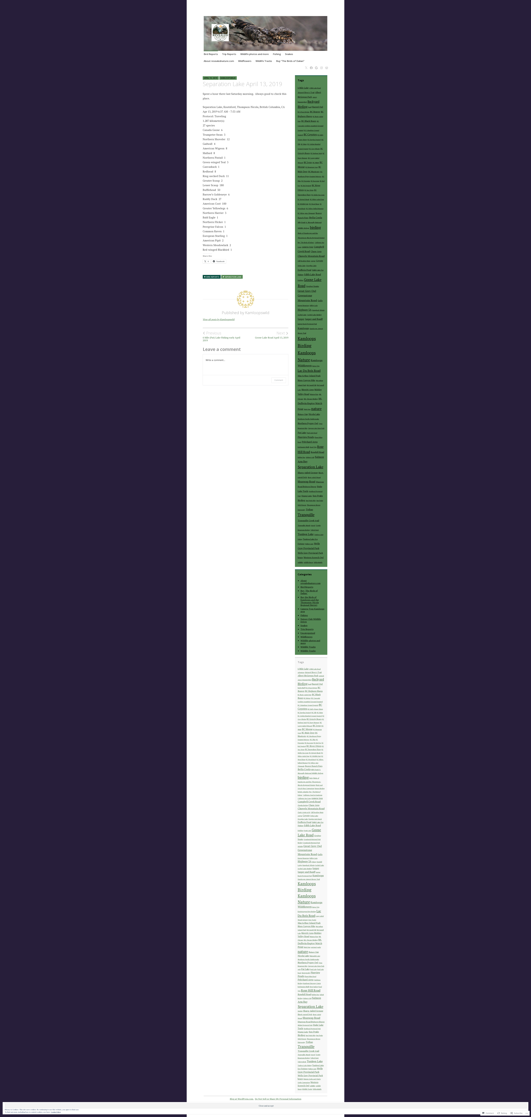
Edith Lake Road (312, 274)
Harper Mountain (303, 305)
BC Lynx (308, 162)
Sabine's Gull (310, 457)
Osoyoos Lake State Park (316, 428)
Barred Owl (317, 106)
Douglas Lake (311, 265)
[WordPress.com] (326, 66)
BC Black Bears (308, 121)
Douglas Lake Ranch (315, 819)
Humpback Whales (318, 310)
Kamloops (303, 328)
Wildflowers (244, 61)
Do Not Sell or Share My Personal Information (278, 1098)
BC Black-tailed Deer (304, 695)
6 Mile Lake (303, 88)
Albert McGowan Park (308, 675)
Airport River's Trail (306, 92)
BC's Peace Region (303, 112)
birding (315, 227)
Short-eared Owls (305, 1014)
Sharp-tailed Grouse (308, 472)
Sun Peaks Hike (311, 501)
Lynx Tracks (312, 920)
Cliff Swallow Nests (304, 261)
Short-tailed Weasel (314, 477)
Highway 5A (305, 309)
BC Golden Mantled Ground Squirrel (310, 716)
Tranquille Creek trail (308, 520)
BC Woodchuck (311, 760)
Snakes (289, 54)
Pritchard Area (309, 441)
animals (321, 676)
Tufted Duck (315, 530)
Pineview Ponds (306, 437)
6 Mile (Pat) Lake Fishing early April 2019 (221, 336)
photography (306, 973)
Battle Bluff (301, 688)
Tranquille (306, 514)
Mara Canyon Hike (306, 380)
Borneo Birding (320, 788)
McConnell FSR (311, 385)
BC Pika (313, 739)
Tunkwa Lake (306, 534)
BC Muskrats (314, 171)
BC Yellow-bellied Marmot (314, 209)
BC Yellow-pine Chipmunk (306, 213)
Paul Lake (313, 969)
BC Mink (316, 162)
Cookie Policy (56, 1112)
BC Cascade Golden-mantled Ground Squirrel (310, 126)
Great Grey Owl (307, 291)
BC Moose (307, 729)
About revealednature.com (219, 61)
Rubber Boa (301, 457)
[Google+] (316, 66)
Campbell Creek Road (309, 801)
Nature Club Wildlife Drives (310, 620)
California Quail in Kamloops (312, 795)
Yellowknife (318, 562)
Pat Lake (302, 432)
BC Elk (313, 712)
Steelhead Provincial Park (312, 1029)
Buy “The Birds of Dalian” (290, 61)
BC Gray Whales (314, 149)
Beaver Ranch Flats (313, 766)
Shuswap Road (306, 481)
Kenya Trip (315, 366)
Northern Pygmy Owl (308, 423)
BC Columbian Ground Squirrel (308, 705)
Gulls (320, 300)
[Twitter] (305, 66)
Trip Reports (229, 54)
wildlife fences (308, 562)
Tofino (309, 509)
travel (313, 525)
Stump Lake (306, 495)
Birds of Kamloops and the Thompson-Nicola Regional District (309, 781)
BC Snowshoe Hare (313, 749)
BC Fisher (304, 144)
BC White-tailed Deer (317, 199)
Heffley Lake (314, 305)
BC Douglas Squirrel (314, 140)
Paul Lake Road (312, 433)
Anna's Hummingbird (305, 680)
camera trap (307, 247)
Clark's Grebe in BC (304, 812)
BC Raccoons (315, 181)
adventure (301, 672)
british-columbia (303, 792)
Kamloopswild (228, 78)
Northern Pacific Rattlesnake (308, 419)
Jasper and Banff (314, 319)
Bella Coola (315, 217)
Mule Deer (307, 409)
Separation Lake (233, 277)
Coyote (319, 260)
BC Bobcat (307, 698)
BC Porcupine (305, 181)
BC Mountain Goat (311, 167)
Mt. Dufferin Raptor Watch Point (310, 404)
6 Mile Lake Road (315, 88)
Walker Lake (309, 544)
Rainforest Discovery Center (312, 983)
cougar (313, 261)
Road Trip (313, 447)
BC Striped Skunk (303, 199)
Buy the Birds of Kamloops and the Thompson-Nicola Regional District (309, 601)
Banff (310, 107)
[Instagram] (321, 66)
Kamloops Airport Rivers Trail (309, 879)
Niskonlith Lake (315, 956)
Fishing (277, 54)
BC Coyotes (310, 134)
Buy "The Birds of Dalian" (306, 243)
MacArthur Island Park (309, 375)
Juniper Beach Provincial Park (307, 324)
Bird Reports (211, 54)
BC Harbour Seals (316, 153)
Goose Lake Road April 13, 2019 (271, 335)
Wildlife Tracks (264, 61)
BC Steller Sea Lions (317, 195)
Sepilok (300, 1011)
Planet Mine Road (310, 976)
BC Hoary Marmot (313, 723)
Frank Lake (307, 831)
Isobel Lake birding (314, 315)
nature (316, 408)
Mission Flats (314, 394)
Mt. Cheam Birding (311, 399)
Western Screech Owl (314, 557)
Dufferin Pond (304, 270)
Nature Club (303, 414)
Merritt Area (308, 389)
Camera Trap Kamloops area (312, 610)
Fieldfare (300, 280)
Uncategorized (307, 633)
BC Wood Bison (314, 204)
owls (299, 969)
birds (311, 778)
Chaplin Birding (303, 805)
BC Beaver (315, 111)
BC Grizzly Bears (314, 719)
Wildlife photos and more (254, 54)
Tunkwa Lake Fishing (305, 1065)
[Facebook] (311, 66)
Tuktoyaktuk (302, 1062)
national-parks (316, 947)
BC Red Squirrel (306, 186)
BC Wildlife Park (303, 204)
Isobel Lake (302, 315)
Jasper (301, 319)
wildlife (300, 562)
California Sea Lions (304, 798)
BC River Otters (314, 746)
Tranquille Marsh (304, 525)
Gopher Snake (312, 286)
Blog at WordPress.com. (242, 1098)
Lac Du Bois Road (309, 371)
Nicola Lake (314, 414)
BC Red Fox (317, 743)
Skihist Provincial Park (305, 1025)
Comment (278, 380)
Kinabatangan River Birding (307, 912)
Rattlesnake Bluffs (303, 447)
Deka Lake (302, 265)
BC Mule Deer (308, 732)
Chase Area (316, 251)
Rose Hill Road (310, 990)
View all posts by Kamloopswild (219, 319)
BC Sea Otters (308, 190)
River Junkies (314, 987)
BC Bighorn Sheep (314, 691)
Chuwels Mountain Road (311, 256)
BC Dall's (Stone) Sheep (315, 709)
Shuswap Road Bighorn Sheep (311, 1021)
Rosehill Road (317, 452)
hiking (314, 862)
